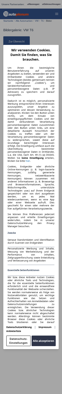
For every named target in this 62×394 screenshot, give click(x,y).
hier (28, 160)
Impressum (45, 327)
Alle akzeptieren (43, 341)
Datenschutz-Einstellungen (18, 341)
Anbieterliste (13, 331)
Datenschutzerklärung (19, 327)
